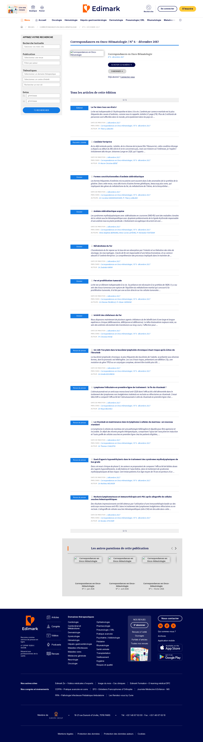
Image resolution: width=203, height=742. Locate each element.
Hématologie (71, 20)
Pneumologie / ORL (135, 20)
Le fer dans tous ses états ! (104, 107)
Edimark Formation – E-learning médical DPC (150, 683)
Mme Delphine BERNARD (108, 232)
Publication (29, 54)
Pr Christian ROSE (105, 336)
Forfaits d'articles (139, 639)
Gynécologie (74, 636)
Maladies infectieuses (175, 20)
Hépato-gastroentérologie (93, 20)
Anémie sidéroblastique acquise (109, 211)
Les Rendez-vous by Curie (121, 695)
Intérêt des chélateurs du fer (108, 315)
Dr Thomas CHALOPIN (106, 446)
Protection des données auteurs (118, 734)
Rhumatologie (154, 20)
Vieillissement (103, 657)
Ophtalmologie (103, 622)
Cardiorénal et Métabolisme (74, 627)
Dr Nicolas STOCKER (106, 521)
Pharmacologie (103, 626)
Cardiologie (73, 622)
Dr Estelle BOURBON (106, 374)
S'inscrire (187, 8)
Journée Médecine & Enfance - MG (153, 689)
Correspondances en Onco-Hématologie (58, 27)
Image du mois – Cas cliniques (111, 683)
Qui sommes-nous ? (167, 631)
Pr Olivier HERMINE (124, 302)
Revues (31, 27)
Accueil (42, 20)
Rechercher (42, 110)
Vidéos (55, 635)
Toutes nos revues (139, 643)
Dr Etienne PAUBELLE (107, 302)
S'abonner (116, 71)
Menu (27, 20)
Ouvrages (139, 636)
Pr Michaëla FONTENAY (146, 232)
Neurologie (73, 659)
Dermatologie (116, 20)
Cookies (141, 734)
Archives (162, 636)
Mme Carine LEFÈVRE (127, 232)
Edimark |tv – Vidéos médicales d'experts (74, 683)
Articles (55, 617)
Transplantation (103, 653)
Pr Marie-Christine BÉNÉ (107, 163)
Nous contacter (170, 618)
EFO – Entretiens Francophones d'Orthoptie (112, 689)
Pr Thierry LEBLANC (106, 128)
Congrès (56, 626)
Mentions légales (65, 734)
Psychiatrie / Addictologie (108, 637)
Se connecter (167, 8)
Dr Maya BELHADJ (105, 408)
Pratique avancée (105, 634)
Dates (26, 92)
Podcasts (56, 644)
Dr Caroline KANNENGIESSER (110, 198)
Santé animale (103, 649)
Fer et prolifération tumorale (108, 280)
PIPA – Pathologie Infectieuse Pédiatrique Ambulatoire (79, 695)
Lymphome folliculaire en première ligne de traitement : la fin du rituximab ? (130, 387)
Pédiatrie (101, 641)
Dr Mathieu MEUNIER (106, 483)
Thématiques (30, 71)
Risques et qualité (105, 665)
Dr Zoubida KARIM (105, 267)
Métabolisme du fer (103, 246)
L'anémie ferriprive (103, 141)
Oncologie (57, 20)
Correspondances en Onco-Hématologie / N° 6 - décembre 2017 (126, 125)
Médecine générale (77, 656)
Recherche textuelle (33, 43)
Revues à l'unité (139, 632)
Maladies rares (74, 652)
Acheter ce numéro (120, 65)
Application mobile (166, 640)
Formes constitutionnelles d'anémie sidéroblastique (119, 176)
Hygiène (100, 661)
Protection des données (89, 734)
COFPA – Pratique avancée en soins (71, 689)
